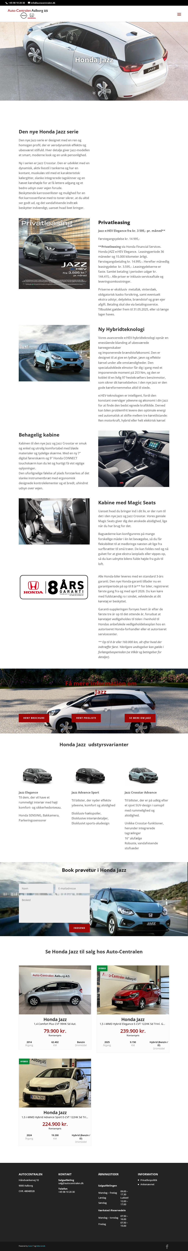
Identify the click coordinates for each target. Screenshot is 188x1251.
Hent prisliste (86, 718)
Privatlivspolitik (148, 1180)
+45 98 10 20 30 (17, 2)
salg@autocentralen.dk (71, 1181)
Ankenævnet (147, 1184)
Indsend (79, 928)
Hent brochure (34, 718)
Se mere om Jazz (140, 718)
